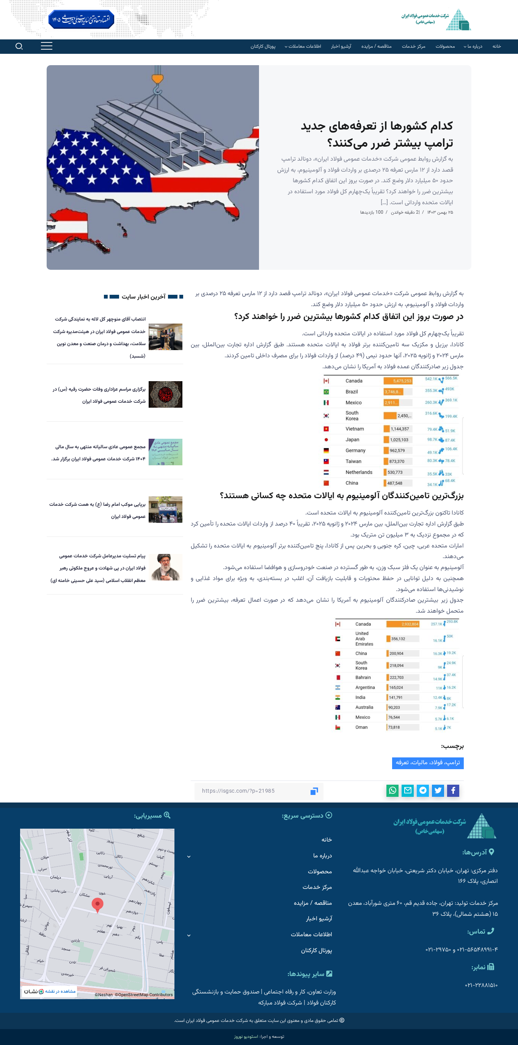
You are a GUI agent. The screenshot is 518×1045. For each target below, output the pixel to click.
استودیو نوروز (246, 1037)
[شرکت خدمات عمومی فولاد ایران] (436, 19)
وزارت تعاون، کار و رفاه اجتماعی (300, 992)
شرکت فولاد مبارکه (280, 1003)
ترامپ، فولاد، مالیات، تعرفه (428, 763)
